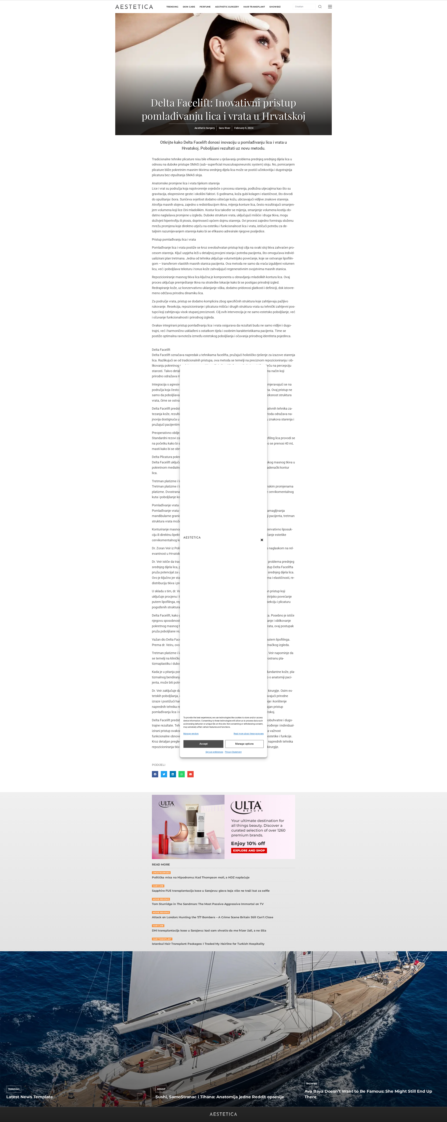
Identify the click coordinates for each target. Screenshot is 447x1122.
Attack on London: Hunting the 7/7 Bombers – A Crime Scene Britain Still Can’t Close (212, 917)
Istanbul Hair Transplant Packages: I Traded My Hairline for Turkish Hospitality (208, 943)
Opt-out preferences (214, 752)
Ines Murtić (162, 1105)
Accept (203, 743)
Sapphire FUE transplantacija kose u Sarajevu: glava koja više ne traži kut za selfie (211, 890)
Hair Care (158, 886)
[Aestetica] (134, 6)
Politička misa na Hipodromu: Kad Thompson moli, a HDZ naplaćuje (200, 877)
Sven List (11, 1105)
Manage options (244, 743)
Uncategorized (161, 873)
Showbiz (311, 1083)
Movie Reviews (161, 899)
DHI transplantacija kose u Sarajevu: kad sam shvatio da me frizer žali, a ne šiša (209, 930)
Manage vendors (191, 733)
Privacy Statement (233, 752)
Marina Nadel (313, 1105)
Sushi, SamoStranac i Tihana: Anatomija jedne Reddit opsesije (219, 1096)
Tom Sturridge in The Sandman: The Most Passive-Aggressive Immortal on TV (208, 904)
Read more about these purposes (249, 733)
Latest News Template (29, 1096)
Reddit (161, 1089)
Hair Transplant (162, 939)
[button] (262, 540)
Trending (13, 1089)
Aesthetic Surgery (205, 128)
